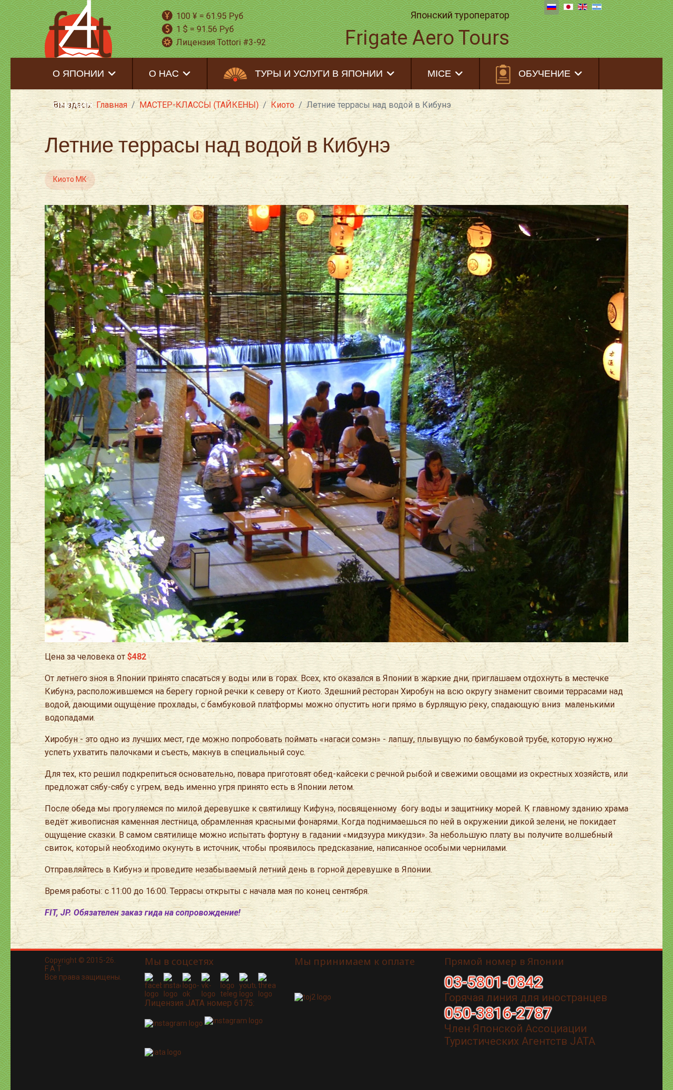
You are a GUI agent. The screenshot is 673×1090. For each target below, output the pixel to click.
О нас (164, 73)
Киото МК (70, 179)
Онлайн (73, 105)
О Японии (78, 73)
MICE (439, 73)
